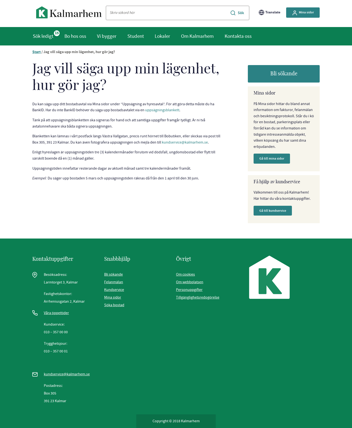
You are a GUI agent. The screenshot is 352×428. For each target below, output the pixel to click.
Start (36, 52)
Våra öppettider (56, 313)
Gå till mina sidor (271, 158)
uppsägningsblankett (162, 110)
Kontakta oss (238, 36)
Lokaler (162, 36)
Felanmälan (113, 282)
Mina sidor (306, 12)
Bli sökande (283, 73)
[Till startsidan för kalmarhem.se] (69, 13)
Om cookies (185, 274)
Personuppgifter (189, 289)
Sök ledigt (43, 36)
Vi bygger (106, 36)
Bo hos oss (75, 36)
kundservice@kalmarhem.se (185, 142)
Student (135, 36)
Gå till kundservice (272, 210)
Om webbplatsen (189, 282)
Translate (272, 12)
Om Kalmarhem (197, 36)
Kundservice (114, 289)
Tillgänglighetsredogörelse (197, 297)
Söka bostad (114, 305)
